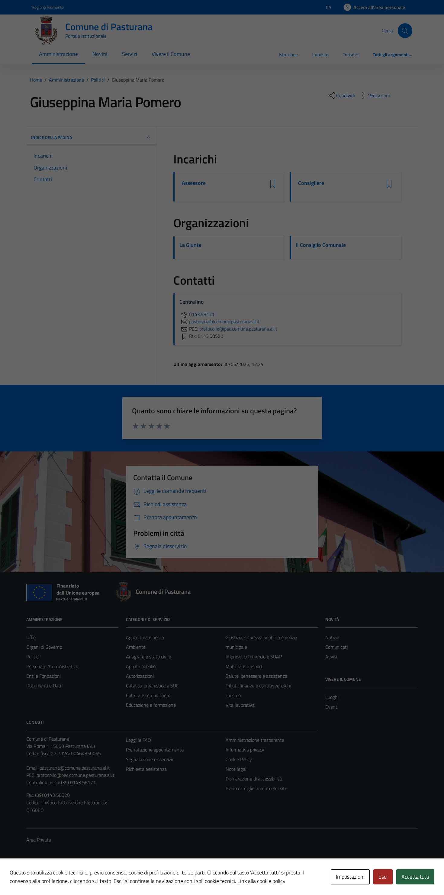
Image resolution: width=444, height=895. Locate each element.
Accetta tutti (415, 877)
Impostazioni (350, 877)
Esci (383, 877)
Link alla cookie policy (261, 881)
